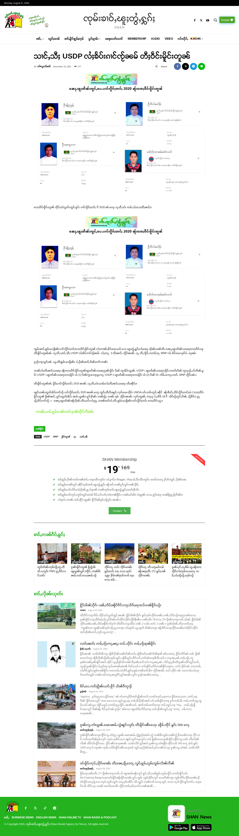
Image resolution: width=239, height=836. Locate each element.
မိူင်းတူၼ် (66, 436)
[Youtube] (207, 20)
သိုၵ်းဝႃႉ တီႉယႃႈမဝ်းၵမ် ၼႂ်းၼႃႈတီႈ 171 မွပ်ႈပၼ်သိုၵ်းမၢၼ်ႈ (152, 571)
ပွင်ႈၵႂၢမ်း (77, 561)
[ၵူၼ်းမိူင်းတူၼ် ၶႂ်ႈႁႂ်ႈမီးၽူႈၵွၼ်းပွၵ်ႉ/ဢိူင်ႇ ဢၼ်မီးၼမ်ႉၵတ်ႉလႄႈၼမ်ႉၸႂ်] (86, 553)
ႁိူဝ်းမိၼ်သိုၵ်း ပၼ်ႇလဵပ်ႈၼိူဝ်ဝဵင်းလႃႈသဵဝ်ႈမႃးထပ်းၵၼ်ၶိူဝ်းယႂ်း (120, 605)
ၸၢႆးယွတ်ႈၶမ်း (44, 66)
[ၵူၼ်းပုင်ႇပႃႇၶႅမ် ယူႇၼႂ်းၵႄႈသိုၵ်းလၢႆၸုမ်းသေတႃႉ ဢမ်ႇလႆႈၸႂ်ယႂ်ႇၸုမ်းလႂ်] (187, 553)
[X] (201, 20)
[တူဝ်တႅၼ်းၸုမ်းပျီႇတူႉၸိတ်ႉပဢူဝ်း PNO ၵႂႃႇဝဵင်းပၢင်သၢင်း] (52, 553)
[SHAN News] (31, 19)
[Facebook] (194, 20)
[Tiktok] (45, 808)
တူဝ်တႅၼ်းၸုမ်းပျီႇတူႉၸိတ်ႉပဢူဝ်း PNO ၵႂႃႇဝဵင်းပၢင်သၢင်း (51, 571)
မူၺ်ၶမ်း (83, 691)
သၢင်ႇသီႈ (83, 436)
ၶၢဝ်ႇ (141, 561)
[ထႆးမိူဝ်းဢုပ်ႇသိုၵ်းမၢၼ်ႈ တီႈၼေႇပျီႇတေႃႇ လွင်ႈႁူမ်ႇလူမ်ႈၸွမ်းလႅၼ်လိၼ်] (56, 774)
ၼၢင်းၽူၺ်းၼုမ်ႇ (87, 730)
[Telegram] (193, 66)
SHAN (83, 610)
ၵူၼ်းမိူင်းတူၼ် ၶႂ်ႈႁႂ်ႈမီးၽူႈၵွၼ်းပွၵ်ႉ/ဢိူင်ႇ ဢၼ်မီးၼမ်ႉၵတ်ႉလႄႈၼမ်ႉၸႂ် (86, 571)
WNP (55, 436)
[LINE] (201, 66)
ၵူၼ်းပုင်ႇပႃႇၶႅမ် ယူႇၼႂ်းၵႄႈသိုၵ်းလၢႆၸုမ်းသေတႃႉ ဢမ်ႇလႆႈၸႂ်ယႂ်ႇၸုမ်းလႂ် (187, 571)
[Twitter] (35, 808)
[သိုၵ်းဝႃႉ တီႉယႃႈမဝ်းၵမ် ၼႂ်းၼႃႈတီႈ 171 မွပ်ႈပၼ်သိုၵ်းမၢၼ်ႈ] (153, 553)
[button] (215, 20)
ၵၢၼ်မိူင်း (40, 429)
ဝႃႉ (74, 436)
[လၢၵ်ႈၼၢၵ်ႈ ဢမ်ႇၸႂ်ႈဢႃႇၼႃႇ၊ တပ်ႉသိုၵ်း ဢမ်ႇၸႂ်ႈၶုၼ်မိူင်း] (56, 654)
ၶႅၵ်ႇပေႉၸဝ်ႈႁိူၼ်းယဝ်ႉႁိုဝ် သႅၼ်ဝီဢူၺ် (106, 686)
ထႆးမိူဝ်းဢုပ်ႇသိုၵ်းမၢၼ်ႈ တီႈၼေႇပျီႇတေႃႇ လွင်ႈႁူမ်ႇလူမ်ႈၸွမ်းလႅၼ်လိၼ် (127, 763)
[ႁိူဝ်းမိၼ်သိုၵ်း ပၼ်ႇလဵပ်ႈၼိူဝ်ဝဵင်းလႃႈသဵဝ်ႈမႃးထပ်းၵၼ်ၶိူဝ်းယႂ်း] (56, 616)
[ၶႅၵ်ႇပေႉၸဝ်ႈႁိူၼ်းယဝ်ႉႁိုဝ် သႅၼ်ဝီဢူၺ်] (56, 697)
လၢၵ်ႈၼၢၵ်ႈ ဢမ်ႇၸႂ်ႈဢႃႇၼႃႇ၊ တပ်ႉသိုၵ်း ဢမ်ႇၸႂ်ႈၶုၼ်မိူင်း (118, 643)
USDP (47, 436)
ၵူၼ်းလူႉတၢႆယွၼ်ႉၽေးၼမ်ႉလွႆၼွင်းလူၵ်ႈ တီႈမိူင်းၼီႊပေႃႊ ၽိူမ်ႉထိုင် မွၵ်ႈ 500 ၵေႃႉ (135, 725)
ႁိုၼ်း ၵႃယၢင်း (85, 649)
